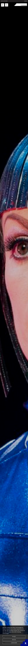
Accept (14, 636)
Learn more (14, 642)
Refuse (14, 639)
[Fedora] (21, 4)
